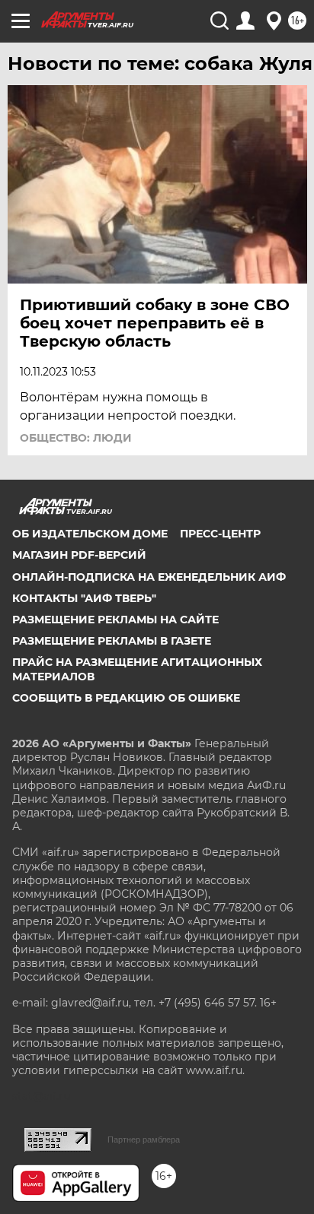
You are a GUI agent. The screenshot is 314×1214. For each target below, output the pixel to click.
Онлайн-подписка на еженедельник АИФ (149, 577)
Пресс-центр (220, 533)
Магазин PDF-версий (79, 555)
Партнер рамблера (143, 1139)
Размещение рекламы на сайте (115, 619)
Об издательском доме (90, 533)
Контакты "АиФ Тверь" (84, 598)
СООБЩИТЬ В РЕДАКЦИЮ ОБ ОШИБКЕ (126, 698)
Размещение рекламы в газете (111, 641)
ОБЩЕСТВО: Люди (76, 438)
